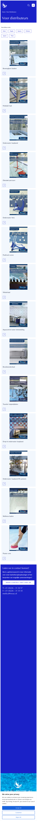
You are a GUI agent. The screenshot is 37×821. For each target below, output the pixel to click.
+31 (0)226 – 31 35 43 (14, 591)
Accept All (18, 808)
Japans (4, 35)
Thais (12, 35)
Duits (4, 31)
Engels (11, 31)
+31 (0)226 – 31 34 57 (13, 588)
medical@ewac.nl (10, 594)
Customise (18, 812)
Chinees (28, 31)
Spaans (19, 31)
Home (3, 12)
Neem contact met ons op (18, 582)
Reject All (18, 817)
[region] (18, 806)
